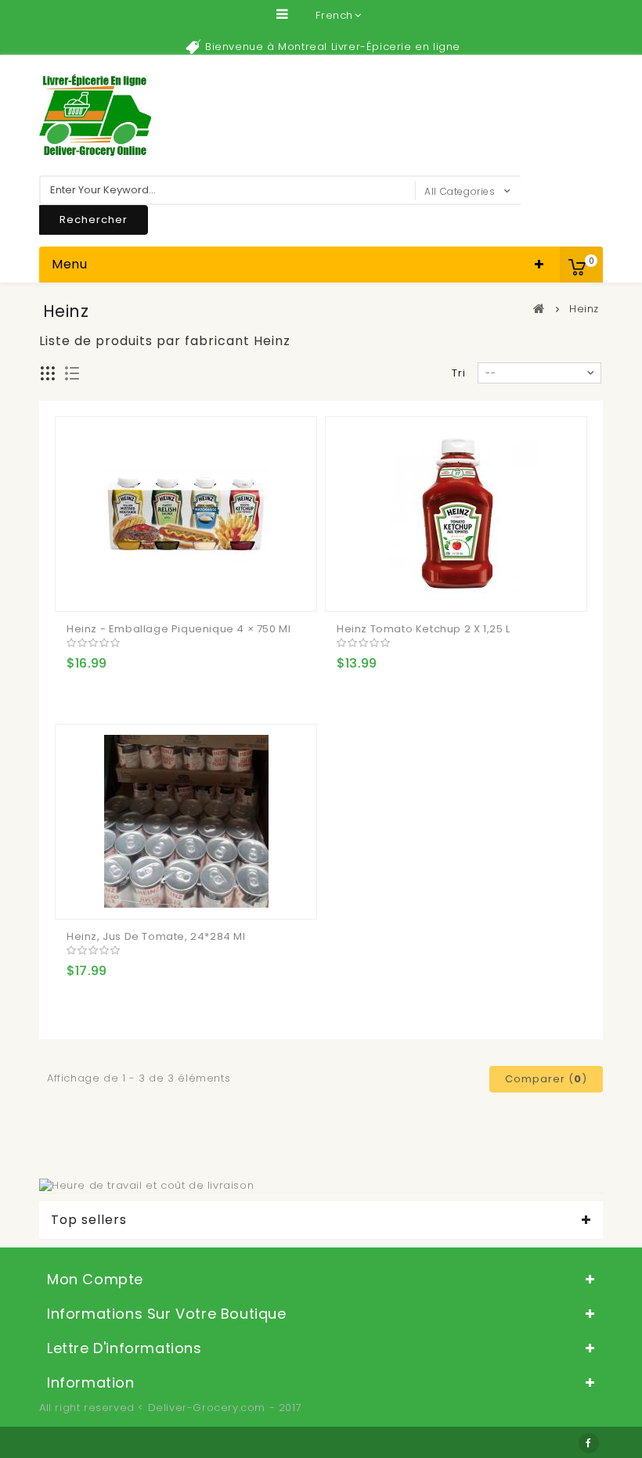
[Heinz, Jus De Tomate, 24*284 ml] (186, 822)
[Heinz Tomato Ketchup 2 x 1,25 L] (456, 514)
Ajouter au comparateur (112, 587)
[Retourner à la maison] (539, 308)
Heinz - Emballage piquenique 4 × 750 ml (178, 628)
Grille (48, 373)
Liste (72, 373)
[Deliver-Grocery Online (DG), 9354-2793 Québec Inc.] (95, 115)
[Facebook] (589, 1443)
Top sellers (89, 1220)
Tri (459, 372)
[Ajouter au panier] (81, 587)
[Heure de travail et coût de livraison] (146, 1185)
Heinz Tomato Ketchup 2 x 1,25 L (423, 628)
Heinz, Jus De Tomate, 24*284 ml (156, 936)
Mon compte (95, 1279)
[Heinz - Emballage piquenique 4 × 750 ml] (186, 514)
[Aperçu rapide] (143, 587)
